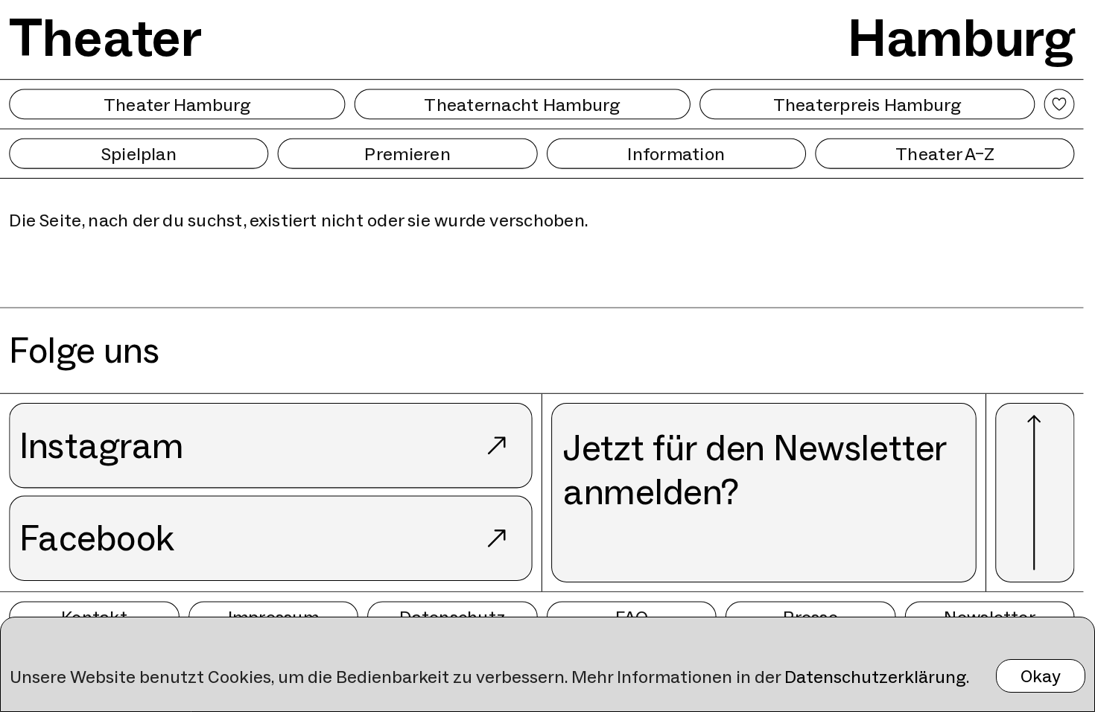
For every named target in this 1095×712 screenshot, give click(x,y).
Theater (105, 37)
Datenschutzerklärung (875, 676)
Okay (1041, 676)
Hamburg (961, 37)
